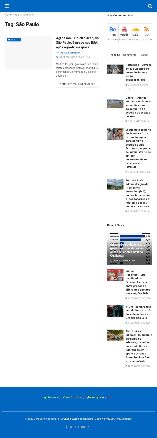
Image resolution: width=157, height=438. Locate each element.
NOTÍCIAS (14, 39)
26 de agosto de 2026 (123, 261)
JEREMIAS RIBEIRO (70, 53)
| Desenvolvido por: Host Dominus (112, 418)
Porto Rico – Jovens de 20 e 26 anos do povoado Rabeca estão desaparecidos (138, 72)
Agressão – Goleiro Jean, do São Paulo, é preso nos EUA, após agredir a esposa (77, 42)
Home (8, 14)
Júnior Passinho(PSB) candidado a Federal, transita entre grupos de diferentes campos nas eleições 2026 (138, 282)
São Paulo (28, 14)
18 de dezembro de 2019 (71, 57)
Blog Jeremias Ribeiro (46, 418)
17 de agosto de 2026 (138, 366)
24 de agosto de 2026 (138, 323)
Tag (17, 14)
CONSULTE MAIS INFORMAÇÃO (77, 84)
